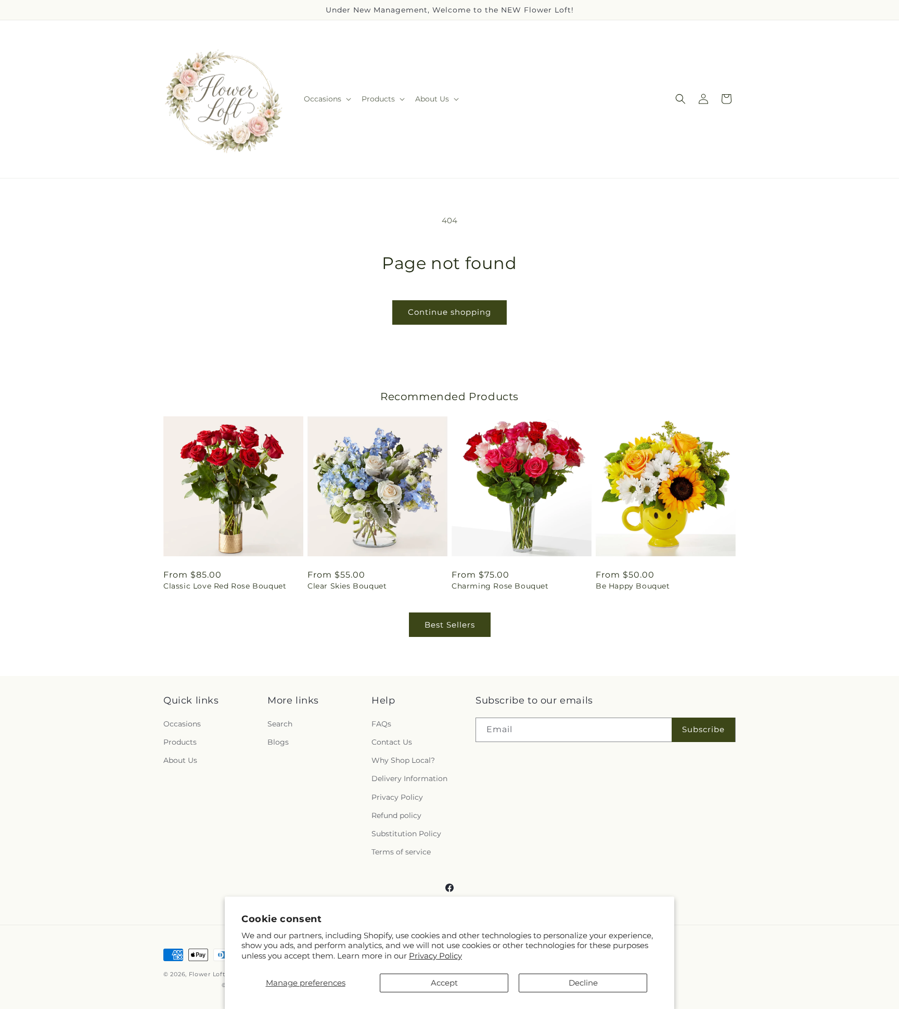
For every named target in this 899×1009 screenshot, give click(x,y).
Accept (444, 983)
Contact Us (391, 742)
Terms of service (401, 852)
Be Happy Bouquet (633, 586)
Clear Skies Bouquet (347, 586)
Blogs (278, 742)
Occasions (182, 724)
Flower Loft (207, 974)
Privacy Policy (435, 956)
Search (279, 724)
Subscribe (703, 729)
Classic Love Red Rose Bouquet (224, 586)
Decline (583, 983)
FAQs (381, 724)
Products (180, 742)
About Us (180, 760)
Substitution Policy (406, 833)
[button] (326, 99)
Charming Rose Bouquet (500, 586)
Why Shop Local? (403, 760)
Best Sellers (450, 625)
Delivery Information (409, 778)
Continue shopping (449, 312)
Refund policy (396, 815)
